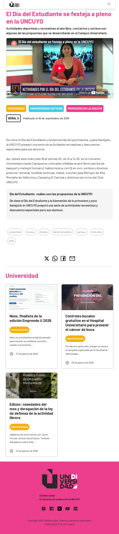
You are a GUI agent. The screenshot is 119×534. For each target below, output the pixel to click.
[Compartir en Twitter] (47, 258)
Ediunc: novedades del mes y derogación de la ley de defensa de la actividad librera (31, 411)
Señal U (13, 118)
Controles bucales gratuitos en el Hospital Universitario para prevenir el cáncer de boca (87, 323)
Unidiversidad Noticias (46, 108)
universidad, (15, 231)
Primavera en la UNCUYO (85, 108)
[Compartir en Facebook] (63, 258)
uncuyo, (31, 231)
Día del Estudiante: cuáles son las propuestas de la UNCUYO (51, 194)
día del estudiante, (62, 231)
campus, (81, 231)
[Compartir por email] (72, 258)
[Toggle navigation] (109, 4)
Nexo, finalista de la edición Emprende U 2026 (30, 318)
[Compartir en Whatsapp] (55, 258)
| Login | (70, 524)
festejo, (44, 231)
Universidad (16, 108)
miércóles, (96, 231)
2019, (11, 240)
